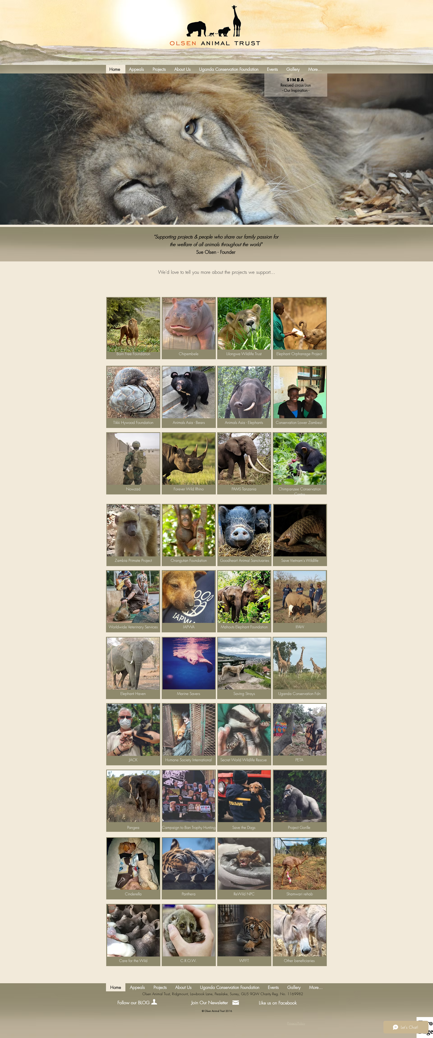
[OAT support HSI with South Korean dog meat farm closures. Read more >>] (189, 729)
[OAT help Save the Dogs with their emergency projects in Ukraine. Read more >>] (244, 796)
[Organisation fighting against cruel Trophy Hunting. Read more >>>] (189, 796)
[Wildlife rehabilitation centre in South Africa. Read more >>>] (300, 863)
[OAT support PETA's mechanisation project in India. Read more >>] (300, 729)
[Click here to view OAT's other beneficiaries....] (300, 930)
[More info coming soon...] (244, 392)
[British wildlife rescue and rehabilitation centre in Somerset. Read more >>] (244, 729)
